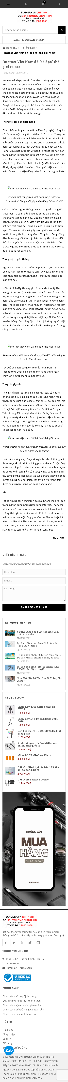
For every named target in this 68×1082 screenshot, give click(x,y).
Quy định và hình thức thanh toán (21, 1000)
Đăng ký (6, 1038)
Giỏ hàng (7, 1043)
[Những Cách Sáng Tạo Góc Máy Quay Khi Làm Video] (34, 635)
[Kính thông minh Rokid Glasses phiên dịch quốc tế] (34, 746)
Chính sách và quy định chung (19, 996)
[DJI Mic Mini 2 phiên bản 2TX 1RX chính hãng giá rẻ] (34, 770)
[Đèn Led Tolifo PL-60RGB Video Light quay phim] (34, 734)
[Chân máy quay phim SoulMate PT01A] (34, 710)
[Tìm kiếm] (62, 30)
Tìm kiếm (7, 1029)
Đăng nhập (8, 1034)
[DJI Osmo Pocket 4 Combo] (34, 782)
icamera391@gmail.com (19, 967)
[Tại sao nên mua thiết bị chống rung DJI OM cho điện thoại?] (34, 670)
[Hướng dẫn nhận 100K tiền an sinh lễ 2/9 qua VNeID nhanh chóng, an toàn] (34, 658)
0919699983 (12, 963)
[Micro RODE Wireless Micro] (34, 758)
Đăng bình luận (34, 607)
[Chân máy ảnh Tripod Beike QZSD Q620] (34, 722)
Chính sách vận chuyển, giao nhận (21, 1005)
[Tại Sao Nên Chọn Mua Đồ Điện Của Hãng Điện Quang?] (34, 646)
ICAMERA (37, 1078)
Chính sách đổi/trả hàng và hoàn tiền (23, 1009)
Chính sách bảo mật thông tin (19, 1014)
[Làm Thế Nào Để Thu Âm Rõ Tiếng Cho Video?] (34, 681)
